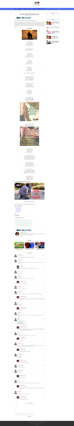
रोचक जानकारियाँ (34, 8)
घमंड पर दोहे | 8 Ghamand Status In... (29, 249)
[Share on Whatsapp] (24, 17)
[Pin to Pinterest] (23, 17)
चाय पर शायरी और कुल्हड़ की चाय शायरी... (40, 249)
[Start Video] (29, 191)
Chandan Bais (42, 423)
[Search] (57, 9)
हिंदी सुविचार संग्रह (39, 8)
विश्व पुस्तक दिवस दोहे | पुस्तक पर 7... (19, 249)
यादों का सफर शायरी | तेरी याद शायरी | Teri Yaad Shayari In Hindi (23, 219)
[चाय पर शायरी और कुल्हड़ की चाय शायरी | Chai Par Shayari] (40, 245)
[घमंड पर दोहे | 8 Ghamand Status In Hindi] (29, 245)
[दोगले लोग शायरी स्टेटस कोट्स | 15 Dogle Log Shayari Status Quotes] (48, 23)
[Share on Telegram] (26, 17)
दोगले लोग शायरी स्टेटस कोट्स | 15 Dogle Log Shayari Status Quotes (55, 23)
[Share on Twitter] (21, 17)
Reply (44, 281)
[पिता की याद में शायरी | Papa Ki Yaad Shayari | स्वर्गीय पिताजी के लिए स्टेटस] (48, 32)
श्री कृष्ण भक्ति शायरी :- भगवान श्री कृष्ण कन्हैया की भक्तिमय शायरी (23, 223)
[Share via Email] (30, 17)
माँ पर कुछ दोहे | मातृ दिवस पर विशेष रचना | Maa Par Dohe (22, 224)
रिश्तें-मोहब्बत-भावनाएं (19, 11)
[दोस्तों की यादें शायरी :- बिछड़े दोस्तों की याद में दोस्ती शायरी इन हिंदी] (48, 42)
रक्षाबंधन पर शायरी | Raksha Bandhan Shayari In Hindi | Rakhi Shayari (24, 222)
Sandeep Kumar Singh (28, 15)
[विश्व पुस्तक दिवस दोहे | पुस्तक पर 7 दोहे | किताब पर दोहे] (19, 245)
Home (15, 11)
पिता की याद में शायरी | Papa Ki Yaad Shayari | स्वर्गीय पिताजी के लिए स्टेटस (55, 32)
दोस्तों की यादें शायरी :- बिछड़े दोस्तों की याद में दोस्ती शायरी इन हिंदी (55, 42)
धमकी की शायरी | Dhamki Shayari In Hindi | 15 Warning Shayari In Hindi (55, 37)
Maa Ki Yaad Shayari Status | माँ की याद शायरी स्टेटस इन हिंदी (53, 27)
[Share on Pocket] (28, 17)
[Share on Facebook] (19, 17)
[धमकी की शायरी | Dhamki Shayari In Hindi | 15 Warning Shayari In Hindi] (48, 37)
